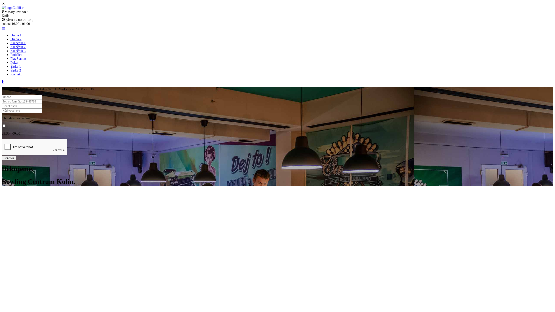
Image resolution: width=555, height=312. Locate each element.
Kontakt (15, 74)
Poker (14, 62)
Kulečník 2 (18, 47)
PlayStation (18, 58)
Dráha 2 (15, 39)
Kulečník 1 (18, 43)
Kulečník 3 (18, 51)
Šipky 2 (15, 70)
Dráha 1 (15, 35)
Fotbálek (16, 55)
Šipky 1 (15, 66)
